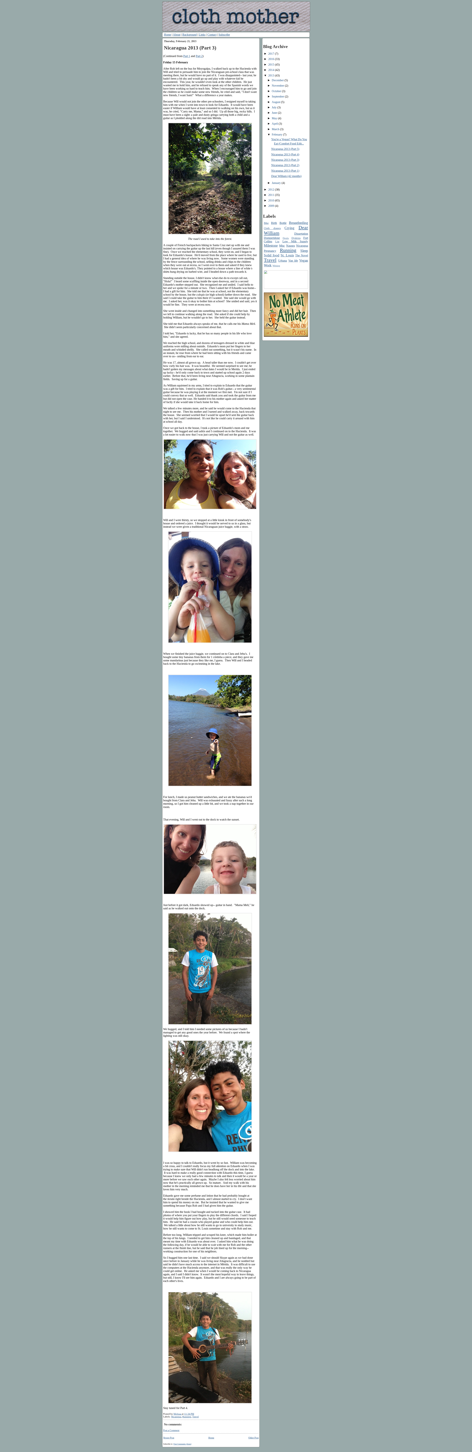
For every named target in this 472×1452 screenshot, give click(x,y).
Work (268, 265)
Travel (195, 1416)
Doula (286, 238)
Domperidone (272, 237)
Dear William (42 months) (286, 176)
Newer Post (168, 1437)
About (176, 34)
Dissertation (301, 233)
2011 (271, 194)
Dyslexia (296, 238)
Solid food (271, 255)
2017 (271, 53)
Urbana (282, 260)
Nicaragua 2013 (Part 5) (285, 148)
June (275, 112)
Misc (282, 245)
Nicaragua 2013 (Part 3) (285, 159)
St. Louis (287, 255)
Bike (266, 223)
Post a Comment (171, 1430)
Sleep (304, 251)
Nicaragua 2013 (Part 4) (285, 154)
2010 (271, 200)
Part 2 (199, 56)
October (277, 91)
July (274, 107)
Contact (211, 34)
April (275, 123)
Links (202, 34)
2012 (271, 189)
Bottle (283, 223)
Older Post (253, 1437)
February (277, 134)
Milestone (271, 245)
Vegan (303, 260)
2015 (271, 64)
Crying (289, 228)
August (276, 102)
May (275, 118)
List (277, 241)
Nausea (290, 245)
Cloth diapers (272, 228)
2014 (271, 69)
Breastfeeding (298, 223)
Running (186, 1416)
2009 (271, 205)
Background (189, 34)
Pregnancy (270, 250)
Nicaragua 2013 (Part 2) (285, 165)
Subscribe (224, 34)
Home (167, 34)
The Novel (301, 255)
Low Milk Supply (295, 241)
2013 (271, 75)
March (276, 129)
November (278, 85)
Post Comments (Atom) (182, 1444)
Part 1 (186, 56)
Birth (274, 223)
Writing (276, 265)
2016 (271, 59)
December (278, 80)
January (277, 182)
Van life (293, 260)
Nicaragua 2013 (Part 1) (285, 170)
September (278, 96)
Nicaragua (176, 1416)
